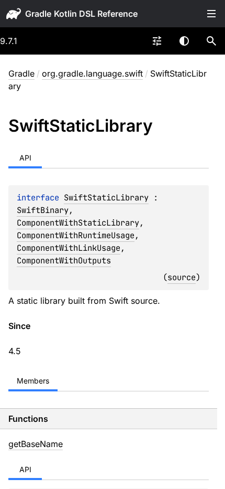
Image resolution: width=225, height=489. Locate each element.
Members (33, 380)
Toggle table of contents (211, 13)
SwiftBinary (43, 210)
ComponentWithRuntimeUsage (75, 235)
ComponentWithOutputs (64, 260)
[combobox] (157, 41)
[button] (211, 41)
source (181, 277)
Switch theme (184, 41)
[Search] (211, 41)
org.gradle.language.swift (92, 73)
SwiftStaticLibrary (106, 197)
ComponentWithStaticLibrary (78, 222)
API (25, 157)
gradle (38, 13)
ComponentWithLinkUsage (68, 247)
